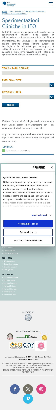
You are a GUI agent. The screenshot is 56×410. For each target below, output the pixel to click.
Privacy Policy (33, 359)
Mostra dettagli (39, 215)
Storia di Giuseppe (10, 289)
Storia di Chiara (9, 280)
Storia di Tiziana (10, 286)
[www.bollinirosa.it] (41, 346)
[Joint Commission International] (44, 336)
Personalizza (26, 232)
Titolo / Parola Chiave (15, 68)
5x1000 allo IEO (31, 357)
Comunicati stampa (11, 264)
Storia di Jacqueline (11, 277)
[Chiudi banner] (52, 168)
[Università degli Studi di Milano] (28, 317)
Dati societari (20, 357)
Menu (51, 4)
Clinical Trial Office (11, 253)
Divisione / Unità (11, 92)
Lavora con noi (10, 357)
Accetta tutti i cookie (28, 224)
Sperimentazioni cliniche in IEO (14, 13)
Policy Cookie (22, 359)
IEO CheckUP (9, 248)
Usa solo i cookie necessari (28, 240)
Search (10, 105)
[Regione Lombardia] (26, 336)
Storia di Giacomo (10, 283)
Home (4, 12)
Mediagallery (8, 270)
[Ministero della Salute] (10, 336)
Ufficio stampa (9, 261)
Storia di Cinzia (9, 292)
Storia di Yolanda (10, 295)
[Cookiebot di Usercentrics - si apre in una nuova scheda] (34, 167)
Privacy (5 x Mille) (44, 357)
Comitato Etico (9, 250)
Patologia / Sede (11, 80)
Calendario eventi (10, 267)
